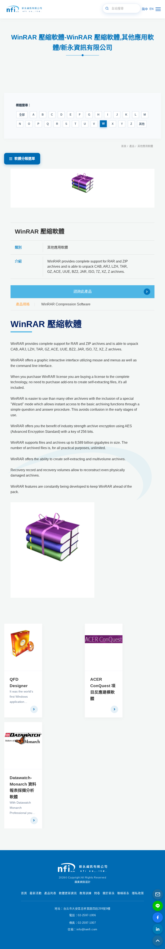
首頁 (123, 146)
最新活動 (36, 893)
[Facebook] (158, 917)
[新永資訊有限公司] (23, 9)
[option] (82, 188)
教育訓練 (85, 893)
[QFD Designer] (23, 647)
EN (151, 9)
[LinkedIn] (158, 929)
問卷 (97, 893)
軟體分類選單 (24, 158)
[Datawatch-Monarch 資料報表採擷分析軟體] (23, 745)
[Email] (158, 894)
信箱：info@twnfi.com (82, 929)
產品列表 (50, 893)
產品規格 (23, 304)
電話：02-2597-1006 (82, 915)
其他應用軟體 (145, 146)
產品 (131, 146)
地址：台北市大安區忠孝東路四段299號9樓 (82, 908)
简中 (145, 9)
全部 (22, 114)
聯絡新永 (123, 893)
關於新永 (109, 893)
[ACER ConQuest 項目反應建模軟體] (103, 647)
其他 (142, 123)
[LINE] (158, 906)
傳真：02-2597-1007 (82, 922)
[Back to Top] (158, 940)
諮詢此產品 (82, 292)
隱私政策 (138, 893)
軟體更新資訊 (68, 893)
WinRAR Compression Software (65, 304)
